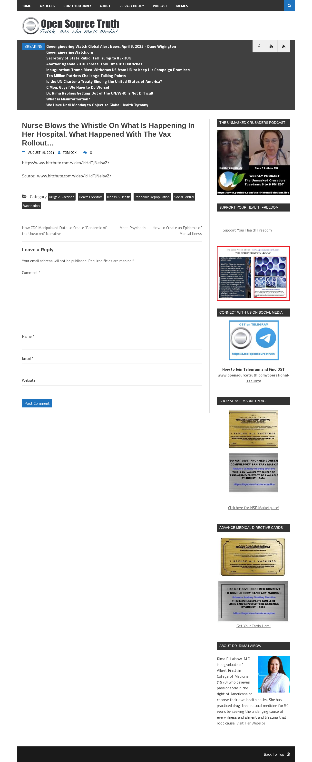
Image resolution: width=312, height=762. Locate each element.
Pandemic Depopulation (152, 196)
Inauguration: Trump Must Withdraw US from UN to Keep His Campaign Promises (118, 70)
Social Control (184, 196)
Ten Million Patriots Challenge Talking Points (86, 75)
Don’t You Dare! (77, 5)
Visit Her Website (250, 723)
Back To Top (274, 754)
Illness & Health (118, 196)
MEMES (182, 5)
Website (29, 380)
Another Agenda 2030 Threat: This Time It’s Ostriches (94, 64)
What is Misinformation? (68, 99)
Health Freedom (91, 196)
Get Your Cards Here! (253, 626)
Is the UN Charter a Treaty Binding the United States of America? (104, 81)
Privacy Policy (131, 5)
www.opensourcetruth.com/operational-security (254, 378)
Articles (47, 5)
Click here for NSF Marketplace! (253, 508)
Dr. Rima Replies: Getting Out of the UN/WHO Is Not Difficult (100, 93)
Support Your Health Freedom (247, 230)
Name (28, 336)
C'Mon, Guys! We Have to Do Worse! (77, 87)
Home (26, 5)
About (105, 5)
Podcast (160, 5)
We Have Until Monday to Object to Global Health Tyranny (97, 105)
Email (27, 358)
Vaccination (31, 205)
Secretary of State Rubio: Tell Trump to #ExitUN (88, 58)
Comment (31, 272)
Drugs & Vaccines (61, 196)
